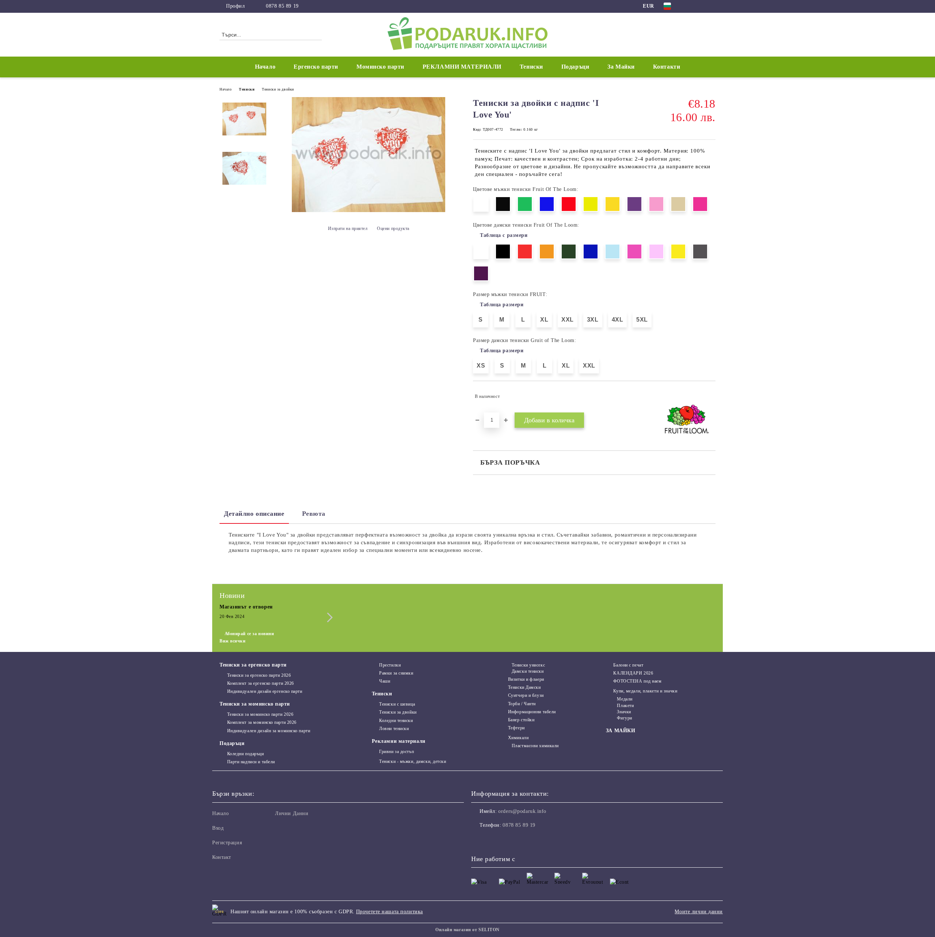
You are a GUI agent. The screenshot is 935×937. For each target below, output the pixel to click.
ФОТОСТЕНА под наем (637, 681)
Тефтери (516, 727)
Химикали (518, 737)
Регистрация (227, 842)
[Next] (328, 617)
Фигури (624, 718)
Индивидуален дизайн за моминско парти (268, 730)
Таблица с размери (504, 235)
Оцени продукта (393, 228)
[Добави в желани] (710, 396)
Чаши (384, 681)
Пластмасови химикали (535, 745)
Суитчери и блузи (526, 695)
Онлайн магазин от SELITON (467, 929)
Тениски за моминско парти (255, 704)
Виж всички (233, 641)
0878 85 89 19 (282, 6)
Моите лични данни (699, 911)
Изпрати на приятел (348, 228)
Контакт (221, 857)
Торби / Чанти (522, 703)
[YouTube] (711, 6)
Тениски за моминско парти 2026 (260, 714)
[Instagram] (701, 6)
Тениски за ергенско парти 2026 (259, 675)
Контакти (666, 67)
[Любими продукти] (697, 34)
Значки (624, 711)
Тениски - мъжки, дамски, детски (412, 761)
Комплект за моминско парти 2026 (262, 722)
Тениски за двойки (278, 89)
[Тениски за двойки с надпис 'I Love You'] (368, 210)
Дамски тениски (527, 671)
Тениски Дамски (524, 687)
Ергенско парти (316, 67)
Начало (265, 67)
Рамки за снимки (396, 673)
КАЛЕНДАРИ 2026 (633, 673)
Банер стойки (521, 719)
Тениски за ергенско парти (253, 665)
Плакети (625, 705)
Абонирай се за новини (249, 633)
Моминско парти (380, 67)
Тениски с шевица (397, 704)
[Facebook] (690, 6)
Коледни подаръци (245, 753)
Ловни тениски (394, 728)
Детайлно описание (254, 513)
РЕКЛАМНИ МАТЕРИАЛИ (462, 67)
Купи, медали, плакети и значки (645, 691)
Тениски (247, 89)
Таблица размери (501, 304)
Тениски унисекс (528, 665)
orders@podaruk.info (522, 811)
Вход (218, 828)
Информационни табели (532, 711)
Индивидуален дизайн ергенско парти (264, 691)
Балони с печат (628, 665)
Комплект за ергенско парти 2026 (260, 683)
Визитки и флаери (526, 679)
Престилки (390, 665)
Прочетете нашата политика (389, 911)
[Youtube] (509, 840)
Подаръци (232, 743)
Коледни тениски (396, 720)
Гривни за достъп (396, 751)
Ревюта (313, 513)
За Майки (620, 67)
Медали (624, 699)
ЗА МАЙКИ (620, 730)
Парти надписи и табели (251, 761)
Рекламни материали (398, 741)
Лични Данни (291, 813)
